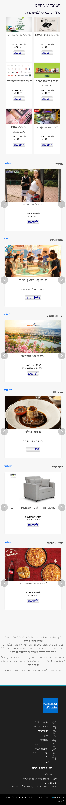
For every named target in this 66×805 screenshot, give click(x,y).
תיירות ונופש (41, 744)
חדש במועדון (41, 722)
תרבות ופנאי (41, 748)
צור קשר (48, 774)
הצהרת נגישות (50, 782)
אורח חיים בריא (40, 753)
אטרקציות (43, 731)
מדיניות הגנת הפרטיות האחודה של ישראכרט (34, 786)
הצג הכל (8, 162)
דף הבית (48, 761)
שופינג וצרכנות (40, 726)
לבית (45, 757)
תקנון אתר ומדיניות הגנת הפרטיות (40, 778)
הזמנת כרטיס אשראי (42, 768)
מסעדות (44, 740)
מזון (46, 735)
